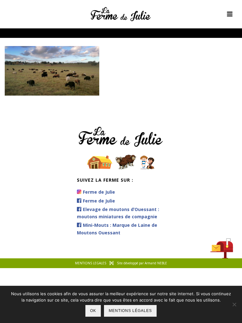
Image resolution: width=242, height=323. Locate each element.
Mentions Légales (130, 310)
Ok (93, 310)
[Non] (234, 304)
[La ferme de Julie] (121, 14)
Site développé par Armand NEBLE (142, 263)
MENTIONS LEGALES (90, 263)
